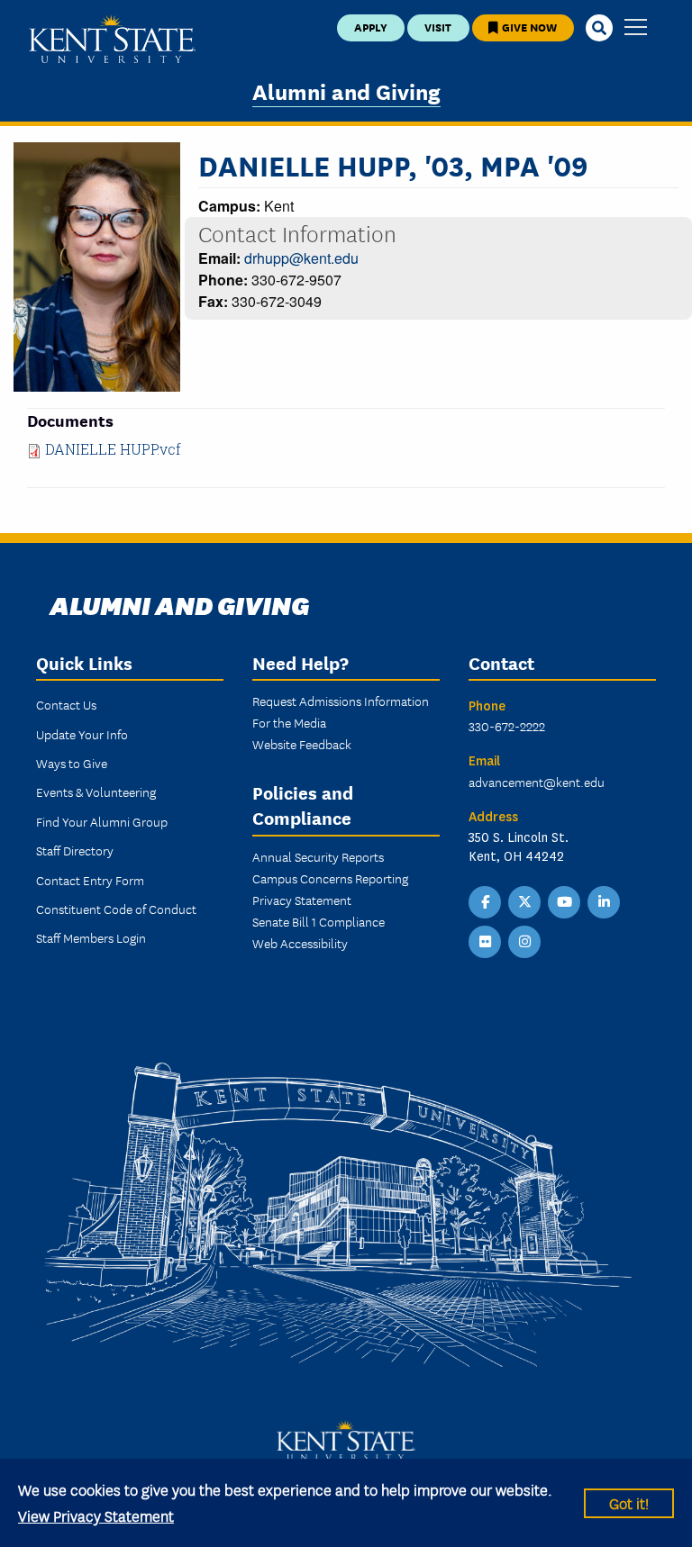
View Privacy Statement (96, 1515)
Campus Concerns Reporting (330, 878)
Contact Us (66, 704)
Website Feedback (301, 744)
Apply (370, 26)
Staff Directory (75, 850)
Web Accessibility (300, 943)
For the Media (289, 722)
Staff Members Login (91, 937)
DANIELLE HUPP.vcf (113, 448)
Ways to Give (71, 763)
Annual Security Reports (318, 856)
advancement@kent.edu (537, 782)
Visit (437, 26)
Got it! (629, 1502)
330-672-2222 (507, 726)
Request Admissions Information (340, 700)
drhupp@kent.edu (301, 258)
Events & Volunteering (96, 791)
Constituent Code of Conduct (116, 908)
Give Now (528, 26)
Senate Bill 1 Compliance (318, 921)
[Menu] (635, 28)
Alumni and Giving (346, 90)
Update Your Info (82, 734)
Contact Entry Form (90, 880)
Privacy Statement (301, 899)
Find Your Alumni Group (102, 821)
